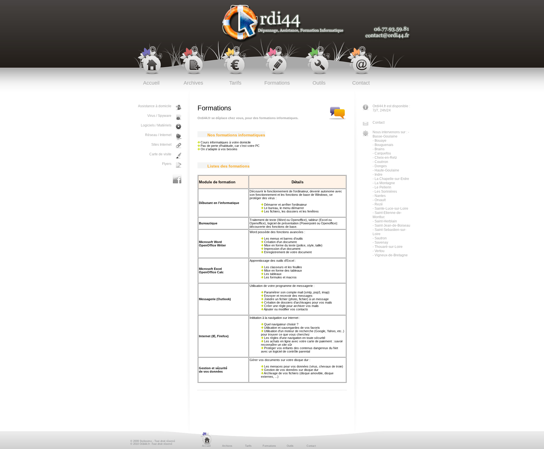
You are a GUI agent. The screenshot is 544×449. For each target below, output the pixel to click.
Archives (193, 83)
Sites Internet (161, 145)
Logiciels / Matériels (156, 125)
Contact (361, 83)
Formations (277, 83)
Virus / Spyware (159, 116)
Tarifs (235, 83)
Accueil (151, 83)
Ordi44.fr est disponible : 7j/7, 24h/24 (391, 108)
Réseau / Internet (158, 135)
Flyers (166, 164)
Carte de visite (160, 154)
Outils (319, 83)
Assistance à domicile (154, 106)
